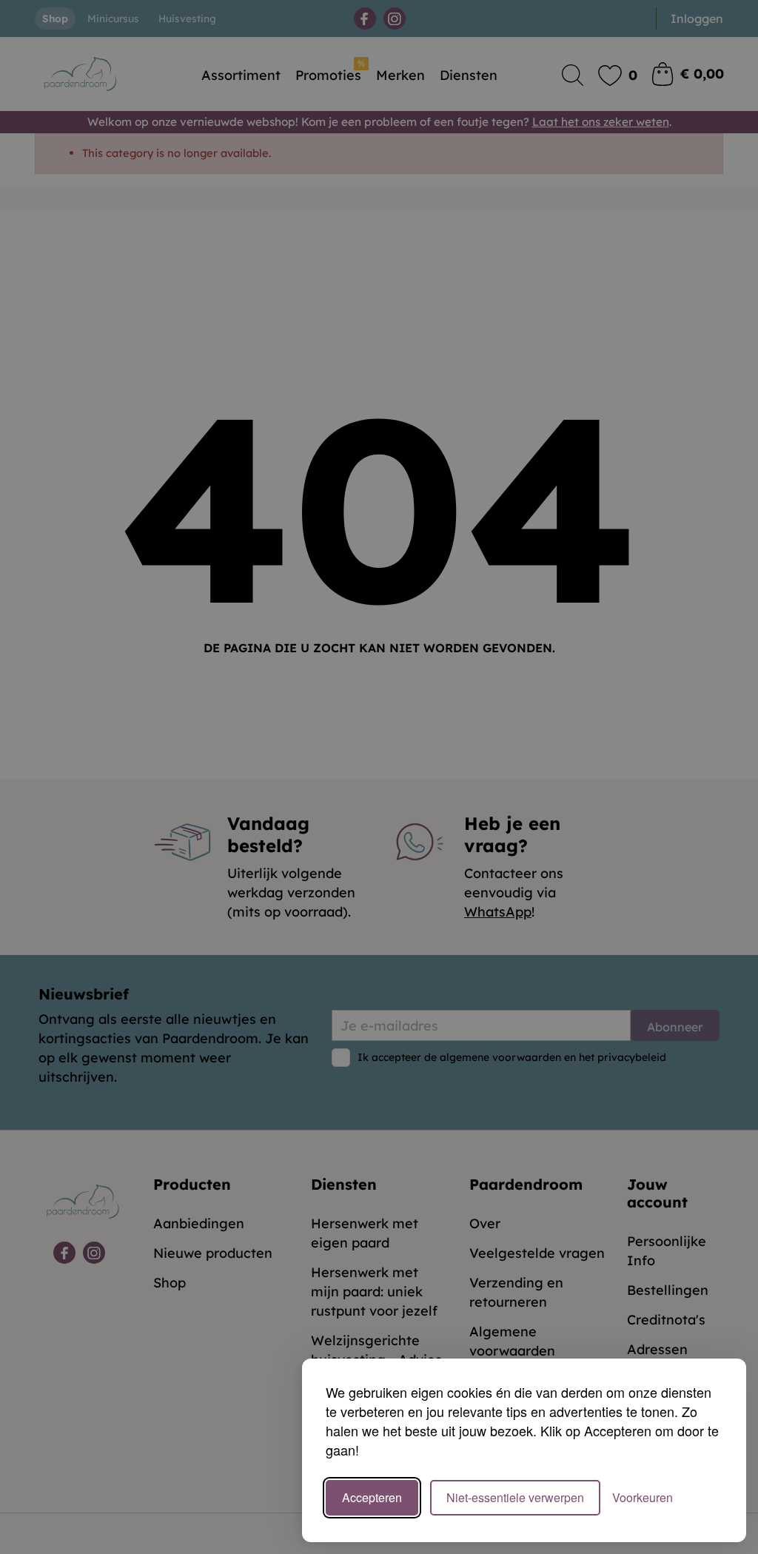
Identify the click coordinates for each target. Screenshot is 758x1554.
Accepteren (372, 1497)
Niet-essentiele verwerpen (515, 1497)
